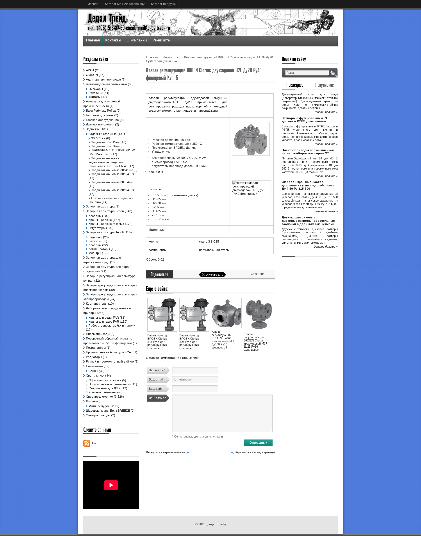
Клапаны (95, 216)
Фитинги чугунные (101, 406)
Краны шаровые (100, 220)
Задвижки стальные (103, 134)
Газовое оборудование (102, 119)
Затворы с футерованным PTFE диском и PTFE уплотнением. (307, 119)
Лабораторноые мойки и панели (112, 325)
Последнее (294, 84)
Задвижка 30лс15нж (105, 142)
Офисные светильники (105, 380)
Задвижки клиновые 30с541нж (112, 174)
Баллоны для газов (99, 115)
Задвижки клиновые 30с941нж (112, 190)
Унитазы (94, 96)
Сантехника (94, 366)
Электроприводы (98, 415)
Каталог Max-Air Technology (124, 3)
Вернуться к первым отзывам (165, 452)
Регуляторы (171, 57)
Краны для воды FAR (104, 317)
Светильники (95, 375)
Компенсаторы (99, 249)
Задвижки (93, 129)
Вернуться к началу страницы (255, 452)
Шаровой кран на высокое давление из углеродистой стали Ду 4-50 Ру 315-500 (308, 185)
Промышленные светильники (110, 384)
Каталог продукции (164, 3)
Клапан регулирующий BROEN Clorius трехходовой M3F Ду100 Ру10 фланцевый (223, 339)
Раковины (96, 93)
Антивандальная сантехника (106, 84)
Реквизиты (161, 40)
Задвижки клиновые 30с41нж (112, 170)
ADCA (90, 70)
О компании (137, 40)
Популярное (324, 84)
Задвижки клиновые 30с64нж (112, 182)
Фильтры (95, 253)
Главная (92, 3)
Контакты (113, 40)
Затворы (95, 241)
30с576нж (98, 138)
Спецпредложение (99, 396)
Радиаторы (94, 357)
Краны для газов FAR (104, 321)
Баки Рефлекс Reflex (101, 110)
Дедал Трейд (107, 18)
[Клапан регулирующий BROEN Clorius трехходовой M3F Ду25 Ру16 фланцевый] (259, 330)
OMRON (92, 75)
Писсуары (96, 89)
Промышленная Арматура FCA (108, 352)
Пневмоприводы (98, 334)
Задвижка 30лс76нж (105, 146)
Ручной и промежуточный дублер (110, 361)
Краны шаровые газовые (106, 223)
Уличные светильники (104, 392)
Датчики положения (100, 124)
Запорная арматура (100, 206)
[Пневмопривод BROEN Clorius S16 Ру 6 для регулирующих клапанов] (162, 332)
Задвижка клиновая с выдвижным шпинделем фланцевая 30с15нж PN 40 (108, 162)
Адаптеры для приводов (103, 79)
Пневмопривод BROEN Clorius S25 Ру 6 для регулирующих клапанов (189, 342)
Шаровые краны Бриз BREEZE (108, 410)
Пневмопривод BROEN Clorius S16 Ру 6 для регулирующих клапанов (157, 342)
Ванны (93, 371)
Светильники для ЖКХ (105, 388)
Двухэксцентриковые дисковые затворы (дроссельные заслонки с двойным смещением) (308, 221)
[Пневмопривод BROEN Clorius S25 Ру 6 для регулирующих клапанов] (194, 332)
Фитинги (92, 401)
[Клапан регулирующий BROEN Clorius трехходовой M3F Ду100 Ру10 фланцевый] (226, 328)
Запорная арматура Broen (105, 211)
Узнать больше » (326, 112)
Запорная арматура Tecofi (105, 232)
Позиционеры (96, 347)
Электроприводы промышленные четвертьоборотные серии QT (308, 151)
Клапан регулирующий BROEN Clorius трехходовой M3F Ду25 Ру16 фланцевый (255, 341)
